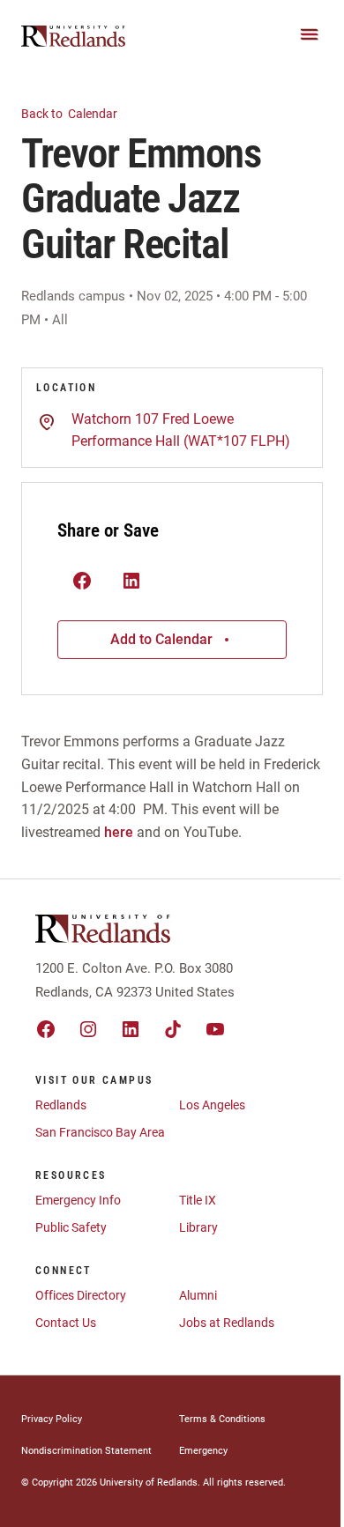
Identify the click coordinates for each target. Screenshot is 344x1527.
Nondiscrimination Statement (86, 1451)
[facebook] (45, 1029)
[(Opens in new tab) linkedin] (131, 582)
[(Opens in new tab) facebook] (82, 582)
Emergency (203, 1451)
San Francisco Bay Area (100, 1132)
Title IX (197, 1200)
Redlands (60, 1105)
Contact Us (65, 1323)
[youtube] (215, 1029)
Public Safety (71, 1227)
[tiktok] (172, 1029)
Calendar (70, 114)
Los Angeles (212, 1105)
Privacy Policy (51, 1419)
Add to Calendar (161, 639)
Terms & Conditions (222, 1419)
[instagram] (88, 1029)
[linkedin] (130, 1029)
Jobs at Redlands (226, 1323)
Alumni (198, 1295)
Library (198, 1227)
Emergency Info (78, 1200)
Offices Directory (80, 1295)
